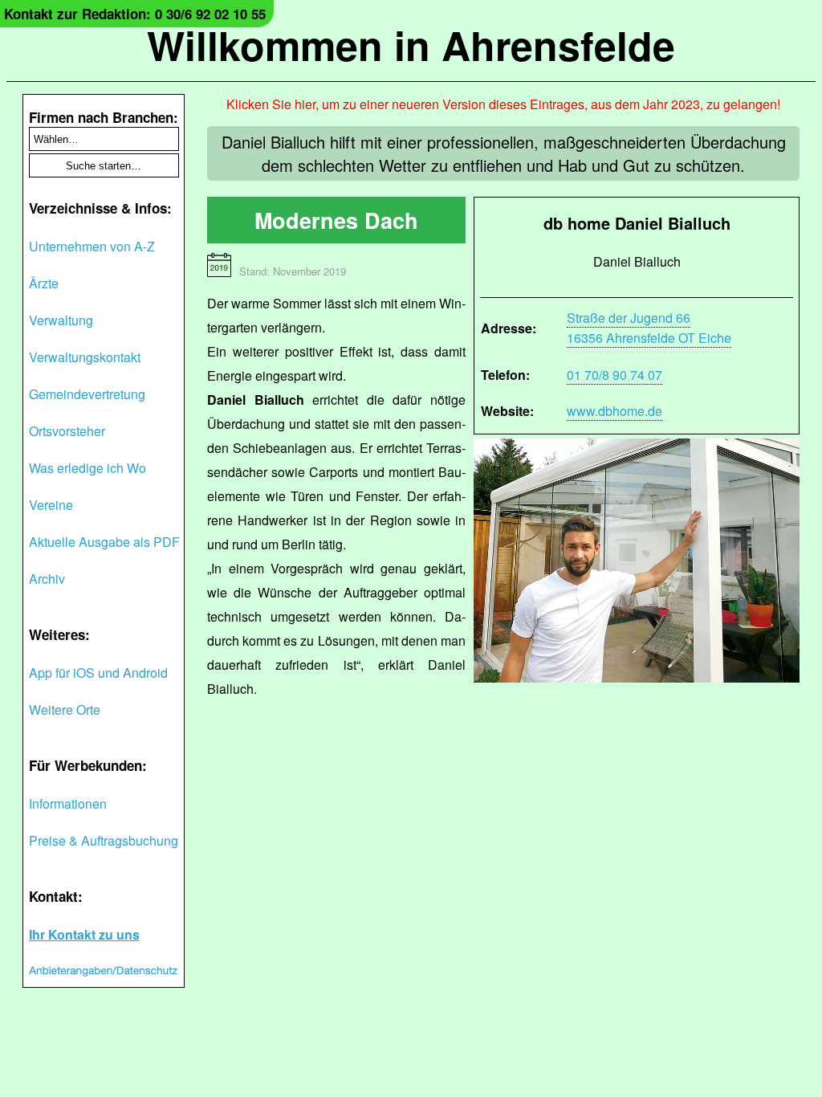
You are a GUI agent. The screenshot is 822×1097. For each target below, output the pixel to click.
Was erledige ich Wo (87, 468)
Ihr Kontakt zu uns (84, 934)
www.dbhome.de (614, 411)
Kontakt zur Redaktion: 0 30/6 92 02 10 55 (135, 13)
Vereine (51, 504)
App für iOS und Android (98, 672)
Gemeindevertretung (87, 394)
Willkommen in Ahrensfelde (411, 44)
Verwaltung (61, 320)
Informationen (68, 803)
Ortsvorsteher (67, 431)
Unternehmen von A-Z (92, 246)
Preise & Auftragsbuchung (103, 840)
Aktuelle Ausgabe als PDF (104, 541)
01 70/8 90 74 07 (614, 374)
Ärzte (44, 283)
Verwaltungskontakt (84, 357)
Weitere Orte (64, 709)
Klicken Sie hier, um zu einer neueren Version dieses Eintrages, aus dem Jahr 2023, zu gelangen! (503, 104)
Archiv (47, 578)
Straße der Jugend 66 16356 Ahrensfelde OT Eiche (649, 327)
